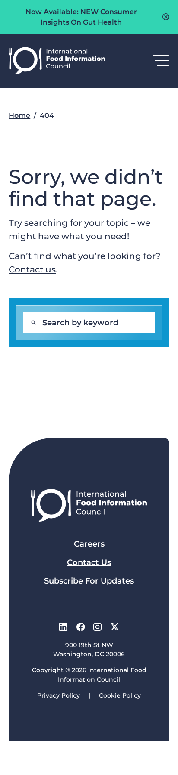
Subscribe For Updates (89, 581)
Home (19, 115)
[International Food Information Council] (57, 61)
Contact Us (89, 562)
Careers (89, 544)
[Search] (33, 323)
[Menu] (161, 61)
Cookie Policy (120, 695)
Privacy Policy (58, 695)
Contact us (32, 269)
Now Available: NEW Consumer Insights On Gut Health (81, 17)
